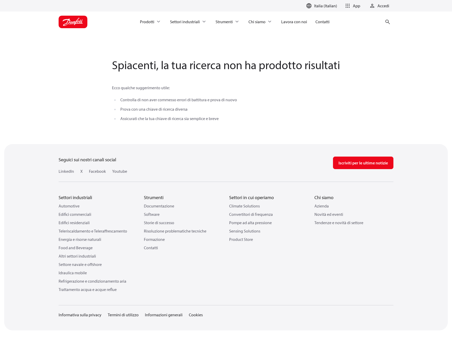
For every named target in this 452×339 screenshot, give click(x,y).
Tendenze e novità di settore (338, 222)
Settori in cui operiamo (251, 197)
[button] (351, 6)
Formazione (154, 239)
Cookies (196, 314)
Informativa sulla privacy (80, 314)
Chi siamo (324, 197)
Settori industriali (75, 197)
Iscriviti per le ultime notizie (363, 162)
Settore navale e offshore (80, 264)
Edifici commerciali (75, 214)
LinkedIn (66, 171)
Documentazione (159, 206)
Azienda (321, 206)
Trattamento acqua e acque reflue (88, 289)
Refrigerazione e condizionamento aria (92, 281)
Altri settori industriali (77, 256)
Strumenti (153, 197)
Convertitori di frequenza (251, 214)
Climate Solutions (244, 206)
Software (152, 214)
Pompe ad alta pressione (250, 222)
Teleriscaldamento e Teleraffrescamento (93, 231)
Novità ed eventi (328, 214)
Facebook (97, 171)
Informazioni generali (164, 314)
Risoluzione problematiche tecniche (175, 231)
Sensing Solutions (244, 231)
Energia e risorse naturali (80, 239)
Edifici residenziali (74, 222)
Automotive (69, 206)
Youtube (119, 171)
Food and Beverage (76, 247)
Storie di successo (159, 222)
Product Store (241, 239)
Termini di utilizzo (123, 314)
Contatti (151, 247)
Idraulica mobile (73, 272)
